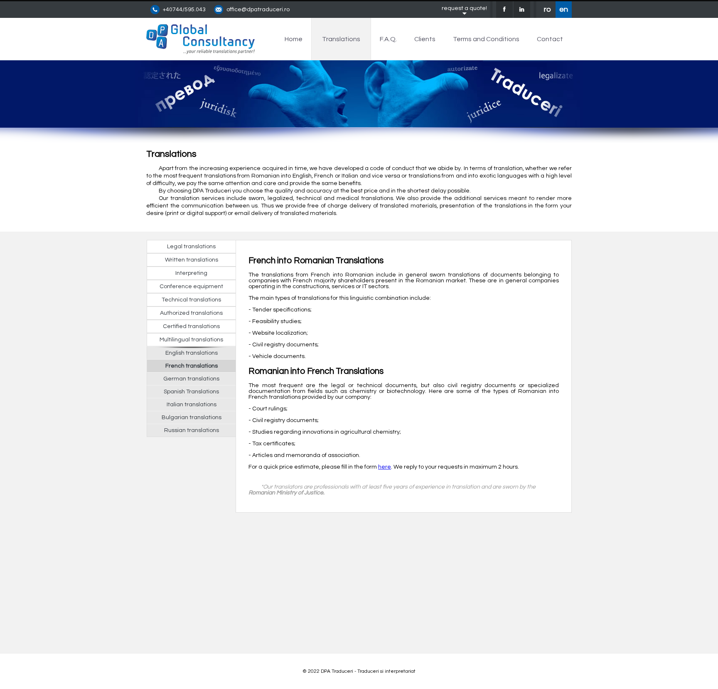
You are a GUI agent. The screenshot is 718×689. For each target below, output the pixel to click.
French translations (191, 366)
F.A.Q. (388, 39)
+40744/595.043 (184, 9)
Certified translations (191, 326)
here (384, 467)
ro (547, 9)
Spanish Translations (191, 392)
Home (293, 39)
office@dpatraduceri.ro (258, 9)
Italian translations (191, 404)
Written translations (191, 260)
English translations (191, 353)
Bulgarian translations (191, 417)
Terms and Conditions (486, 39)
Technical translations (191, 300)
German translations (191, 379)
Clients (424, 39)
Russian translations (191, 430)
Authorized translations (191, 313)
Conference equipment (191, 286)
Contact (550, 39)
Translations (341, 39)
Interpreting (191, 273)
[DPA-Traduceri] (200, 52)
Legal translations (191, 246)
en (563, 9)
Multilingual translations (191, 340)
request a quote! (464, 8)
